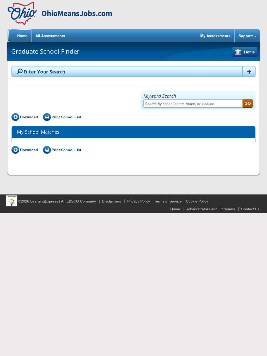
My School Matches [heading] (38, 132)
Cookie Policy (197, 201)
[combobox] (198, 103)
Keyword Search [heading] (159, 96)
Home (175, 209)
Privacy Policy (138, 201)
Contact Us (250, 209)
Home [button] (249, 52)
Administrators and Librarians (210, 209)
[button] (249, 71)
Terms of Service (168, 201)
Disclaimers (111, 201)
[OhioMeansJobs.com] (60, 13)
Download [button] (29, 117)
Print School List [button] (66, 117)
